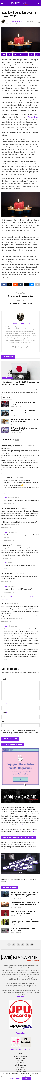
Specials (8, 9)
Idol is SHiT (20, 1060)
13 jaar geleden (30, 445)
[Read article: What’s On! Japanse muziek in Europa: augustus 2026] (5, 930)
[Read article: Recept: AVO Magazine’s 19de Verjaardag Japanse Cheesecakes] (5, 421)
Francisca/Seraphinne (14, 21)
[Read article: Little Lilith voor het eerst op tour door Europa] (5, 404)
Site (2, 721)
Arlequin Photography (20, 1056)
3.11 (14, 9)
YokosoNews (33, 117)
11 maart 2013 (29, 21)
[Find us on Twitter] (13, 944)
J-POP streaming (20, 1065)
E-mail (4, 713)
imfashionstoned (7, 573)
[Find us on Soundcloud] (27, 944)
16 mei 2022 (15, 424)
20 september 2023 (17, 406)
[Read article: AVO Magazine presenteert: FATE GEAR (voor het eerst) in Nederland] (5, 413)
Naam (4, 704)
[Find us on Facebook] (9, 944)
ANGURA (20, 1054)
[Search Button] (39, 3)
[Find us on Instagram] (18, 944)
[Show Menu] (2, 3)
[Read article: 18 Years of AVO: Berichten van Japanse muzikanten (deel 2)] (5, 430)
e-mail (34, 831)
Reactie (4, 679)
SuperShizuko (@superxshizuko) (12, 445)
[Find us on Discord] (32, 944)
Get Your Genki (20, 1058)
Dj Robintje (8, 477)
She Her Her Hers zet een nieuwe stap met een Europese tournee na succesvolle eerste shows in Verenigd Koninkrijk (24, 894)
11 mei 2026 (20, 387)
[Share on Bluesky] (31, 54)
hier (23, 825)
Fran (5, 497)
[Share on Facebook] (3, 54)
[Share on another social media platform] (37, 54)
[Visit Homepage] (20, 3)
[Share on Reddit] (15, 54)
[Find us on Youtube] (22, 944)
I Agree (26, 1078)
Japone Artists (20, 1069)
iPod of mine (20, 1063)
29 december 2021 (16, 432)
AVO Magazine (7, 377)
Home (3, 9)
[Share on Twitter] (9, 54)
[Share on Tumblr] (20, 54)
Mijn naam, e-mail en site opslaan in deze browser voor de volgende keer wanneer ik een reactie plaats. (20, 731)
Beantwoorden (7, 473)
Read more (7, 398)
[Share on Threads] (25, 54)
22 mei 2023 (15, 415)
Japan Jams (20, 1067)
